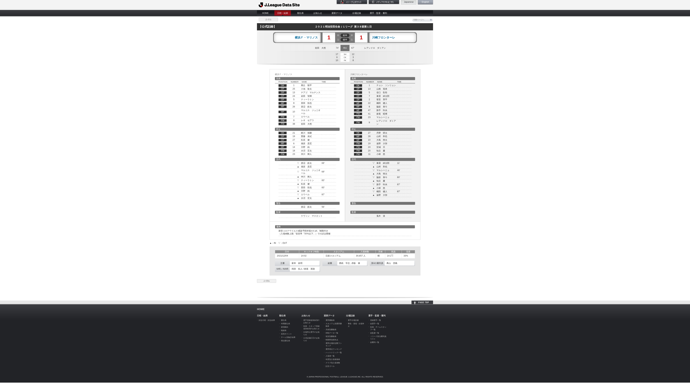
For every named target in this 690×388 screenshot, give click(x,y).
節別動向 (284, 327)
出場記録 (356, 13)
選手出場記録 (353, 320)
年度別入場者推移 (333, 359)
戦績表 (283, 330)
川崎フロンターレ (383, 37)
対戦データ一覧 (332, 333)
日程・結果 (282, 13)
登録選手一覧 (375, 320)
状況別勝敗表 (331, 336)
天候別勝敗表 (331, 330)
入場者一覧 (330, 356)
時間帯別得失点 (332, 340)
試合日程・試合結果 (267, 320)
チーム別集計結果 (288, 337)
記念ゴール (330, 366)
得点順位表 (285, 341)
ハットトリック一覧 (334, 353)
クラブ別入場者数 (333, 363)
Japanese (409, 2)
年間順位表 (285, 324)
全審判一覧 (374, 342)
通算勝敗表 (330, 320)
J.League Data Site (279, 5)
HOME (265, 13)
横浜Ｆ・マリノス (306, 37)
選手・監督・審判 (378, 13)
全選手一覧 (374, 324)
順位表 (300, 13)
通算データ (337, 13)
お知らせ (317, 13)
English (425, 2)
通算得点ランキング (334, 349)
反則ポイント (286, 334)
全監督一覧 (374, 333)
